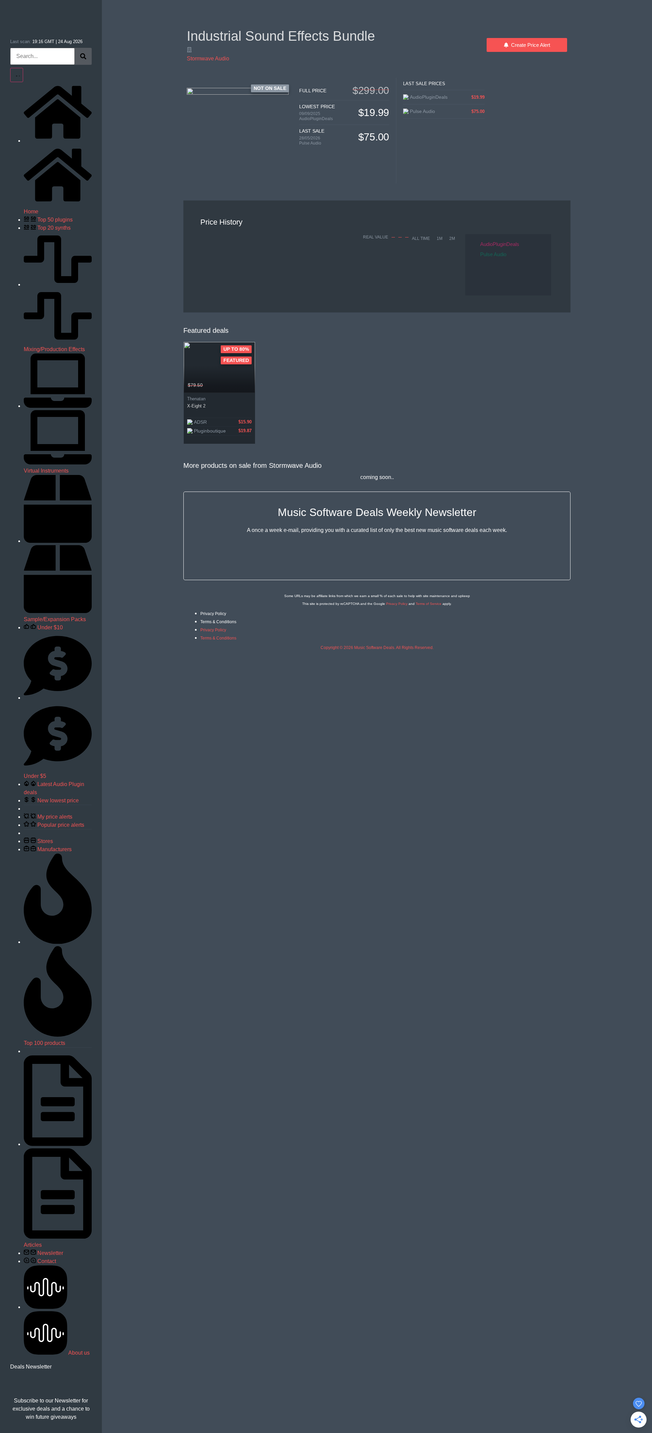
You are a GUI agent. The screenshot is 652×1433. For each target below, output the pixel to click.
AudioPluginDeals (316, 118)
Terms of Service (428, 604)
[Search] (83, 56)
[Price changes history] (241, 385)
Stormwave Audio (208, 58)
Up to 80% (236, 349)
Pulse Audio (310, 143)
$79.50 (195, 385)
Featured (236, 360)
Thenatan (196, 398)
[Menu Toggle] (16, 75)
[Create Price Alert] (250, 385)
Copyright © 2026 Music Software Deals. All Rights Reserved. (377, 647)
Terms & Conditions (218, 621)
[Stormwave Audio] (189, 49)
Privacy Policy (397, 604)
